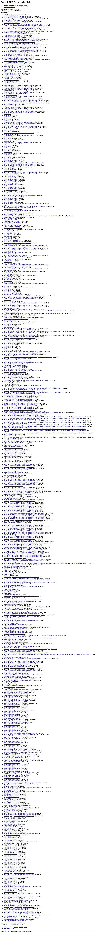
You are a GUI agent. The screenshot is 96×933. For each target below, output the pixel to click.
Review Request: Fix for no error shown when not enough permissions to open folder (24, 103)
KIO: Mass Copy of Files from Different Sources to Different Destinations (21, 577)
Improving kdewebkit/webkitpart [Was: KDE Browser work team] (19, 33)
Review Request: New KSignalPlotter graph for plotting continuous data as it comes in (24, 787)
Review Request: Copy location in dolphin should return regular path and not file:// (23, 19)
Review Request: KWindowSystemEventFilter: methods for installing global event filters (25, 643)
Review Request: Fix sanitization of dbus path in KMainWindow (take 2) (21, 545)
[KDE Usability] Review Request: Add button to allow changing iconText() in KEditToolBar (26, 380)
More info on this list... (9, 7)
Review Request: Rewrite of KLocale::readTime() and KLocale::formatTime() (22, 39)
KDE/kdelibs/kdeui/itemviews (11, 82)
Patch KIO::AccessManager (10, 438)
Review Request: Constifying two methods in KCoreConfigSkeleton (20, 112)
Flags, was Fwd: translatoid (10, 168)
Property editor (7, 681)
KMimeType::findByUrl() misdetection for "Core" (16, 535)
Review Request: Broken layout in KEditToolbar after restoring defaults (21, 271)
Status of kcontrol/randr (9, 495)
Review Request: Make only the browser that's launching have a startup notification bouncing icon (27, 582)
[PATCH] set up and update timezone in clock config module (18, 275)
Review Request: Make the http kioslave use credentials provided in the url (21, 612)
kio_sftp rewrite (7, 97)
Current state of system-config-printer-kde (14, 52)
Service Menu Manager (9, 810)
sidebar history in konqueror (10, 786)
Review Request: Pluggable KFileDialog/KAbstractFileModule (19, 677)
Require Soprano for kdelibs (10, 95)
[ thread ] (16, 5)
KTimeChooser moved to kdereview (12, 672)
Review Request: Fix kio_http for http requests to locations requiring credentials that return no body (27, 658)
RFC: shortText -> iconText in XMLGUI (13, 240)
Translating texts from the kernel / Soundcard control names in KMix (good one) (23, 555)
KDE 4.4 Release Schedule (10, 837)
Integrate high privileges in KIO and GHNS (14, 624)
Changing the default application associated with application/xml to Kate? (21, 403)
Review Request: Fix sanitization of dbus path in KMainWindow (19, 317)
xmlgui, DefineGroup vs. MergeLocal (13, 209)
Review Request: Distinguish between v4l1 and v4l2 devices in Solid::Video (22, 55)
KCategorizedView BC (9, 93)
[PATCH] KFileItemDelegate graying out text (15, 91)
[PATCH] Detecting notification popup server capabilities (17, 754)
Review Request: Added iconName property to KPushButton (18, 893)
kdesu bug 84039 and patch (10, 806)
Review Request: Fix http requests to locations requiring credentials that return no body (24, 206)
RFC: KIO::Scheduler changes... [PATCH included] (16, 783)
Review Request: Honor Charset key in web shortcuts (16, 665)
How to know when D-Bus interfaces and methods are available (19, 85)
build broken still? (8, 822)
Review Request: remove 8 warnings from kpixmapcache (17, 664)
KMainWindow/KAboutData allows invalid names (16, 315)
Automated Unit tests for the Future (12, 192)
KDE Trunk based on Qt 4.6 (10, 824)
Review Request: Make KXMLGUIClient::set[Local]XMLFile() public (21, 100)
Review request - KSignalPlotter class (13, 788)
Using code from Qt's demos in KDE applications (15, 58)
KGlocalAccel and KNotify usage (12, 14)
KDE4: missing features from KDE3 (12, 69)
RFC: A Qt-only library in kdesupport (13, 363)
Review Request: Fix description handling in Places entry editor (19, 362)
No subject (6, 76)
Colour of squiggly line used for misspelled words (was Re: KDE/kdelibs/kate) (22, 547)
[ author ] (26, 5)
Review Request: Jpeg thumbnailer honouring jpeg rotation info (19, 813)
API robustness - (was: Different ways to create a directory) (18, 229)
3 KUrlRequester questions (10, 585)
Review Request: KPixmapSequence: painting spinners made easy (19, 464)
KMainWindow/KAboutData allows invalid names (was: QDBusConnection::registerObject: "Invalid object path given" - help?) (34, 310)
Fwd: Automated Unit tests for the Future (13, 167)
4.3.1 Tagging (7, 683)
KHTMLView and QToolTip (11, 818)
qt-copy (6, 570)
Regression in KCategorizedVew (11, 80)
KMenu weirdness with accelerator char (13, 803)
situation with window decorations (12, 693)
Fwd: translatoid (8, 115)
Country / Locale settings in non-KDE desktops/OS (16, 692)
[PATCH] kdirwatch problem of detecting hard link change (18, 207)
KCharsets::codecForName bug (11, 224)
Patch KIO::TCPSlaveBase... (11, 439)
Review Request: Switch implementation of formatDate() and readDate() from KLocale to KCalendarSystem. (30, 357)
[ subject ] (21, 5)
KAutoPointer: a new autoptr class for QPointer (15, 583)
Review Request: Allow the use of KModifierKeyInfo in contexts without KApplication (24, 31)
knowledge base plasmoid (10, 171)
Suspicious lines (7, 382)
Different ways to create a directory (12, 222)
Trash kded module (8, 359)
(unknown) (6, 70)
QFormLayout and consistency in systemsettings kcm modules (18, 16)
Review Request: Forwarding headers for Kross (15, 358)
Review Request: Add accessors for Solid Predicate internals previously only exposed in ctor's (26, 915)
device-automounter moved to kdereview (13, 252)
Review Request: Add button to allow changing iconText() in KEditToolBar (22, 245)
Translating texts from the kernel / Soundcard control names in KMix (20, 551)
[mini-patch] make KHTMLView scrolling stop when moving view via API (22, 782)
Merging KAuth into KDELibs (11, 790)
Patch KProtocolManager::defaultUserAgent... (15, 477)
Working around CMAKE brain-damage (13, 287)
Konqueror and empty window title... (12, 567)
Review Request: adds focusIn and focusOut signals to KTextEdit (19, 389)
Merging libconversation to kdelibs (12, 809)
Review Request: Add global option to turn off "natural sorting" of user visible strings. (24, 507)
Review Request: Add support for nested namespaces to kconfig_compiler (21, 46)
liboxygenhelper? (8, 220)
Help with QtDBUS (8, 617)
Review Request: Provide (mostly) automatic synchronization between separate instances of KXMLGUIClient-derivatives (33, 215)
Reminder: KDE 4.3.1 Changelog (12, 640)
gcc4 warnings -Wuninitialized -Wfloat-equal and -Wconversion (19, 752)
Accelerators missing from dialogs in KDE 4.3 (15, 20)
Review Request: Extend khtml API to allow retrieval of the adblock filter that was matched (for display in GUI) (30, 635)
